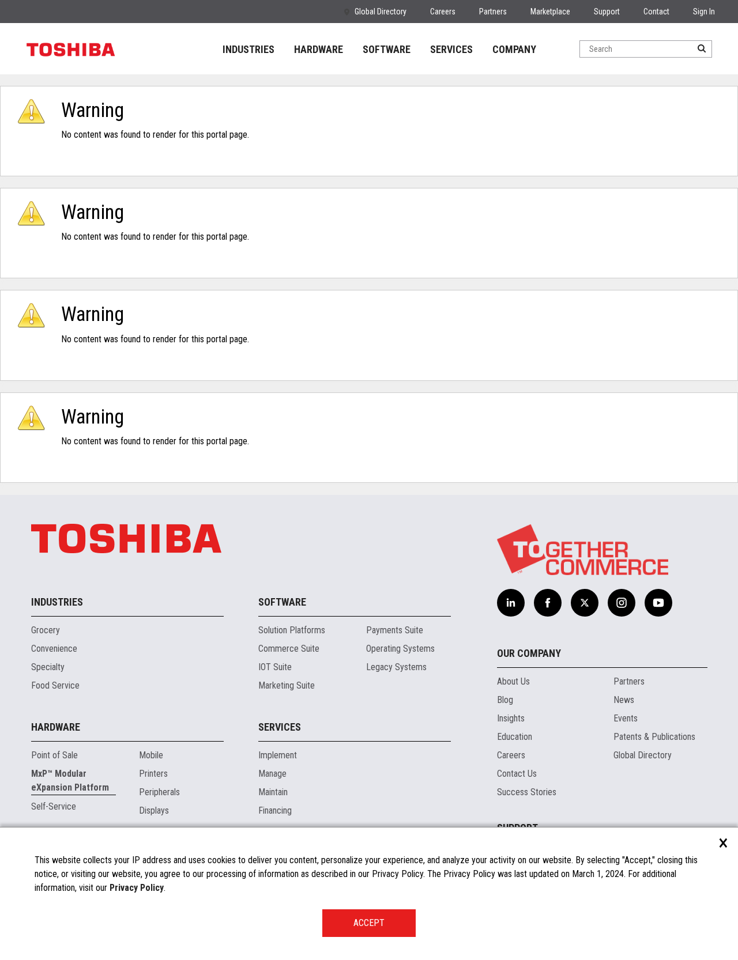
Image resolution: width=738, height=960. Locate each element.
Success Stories (526, 792)
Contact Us (517, 773)
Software (282, 602)
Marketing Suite (286, 685)
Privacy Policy (137, 887)
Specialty (48, 667)
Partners (493, 11)
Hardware (55, 727)
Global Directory (380, 11)
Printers (153, 773)
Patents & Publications (654, 736)
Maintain (273, 792)
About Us (513, 681)
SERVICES (451, 49)
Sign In (704, 11)
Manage (272, 773)
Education (514, 736)
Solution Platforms (291, 630)
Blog (505, 699)
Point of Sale (54, 755)
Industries (57, 602)
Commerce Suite (288, 648)
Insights (511, 718)
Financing (275, 810)
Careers (442, 11)
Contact (656, 11)
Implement (277, 755)
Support (607, 11)
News (623, 699)
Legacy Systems (396, 667)
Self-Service (53, 806)
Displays (154, 810)
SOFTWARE (387, 49)
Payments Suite (394, 630)
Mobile (151, 755)
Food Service (55, 685)
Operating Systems (400, 648)
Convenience (54, 648)
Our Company (529, 653)
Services (279, 727)
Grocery (45, 630)
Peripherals (159, 792)
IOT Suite (275, 667)
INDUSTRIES (248, 49)
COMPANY (514, 49)
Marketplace (550, 11)
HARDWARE (318, 49)
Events (625, 718)
